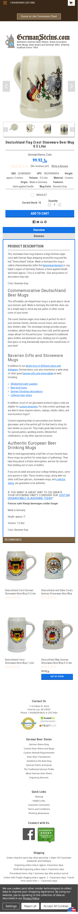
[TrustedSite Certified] (48, 719)
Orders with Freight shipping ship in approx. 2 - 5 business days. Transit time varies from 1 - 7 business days (39, 879)
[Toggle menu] (5, 5)
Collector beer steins (21, 395)
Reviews (39, 236)
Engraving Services (39, 777)
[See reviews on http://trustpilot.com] (46, 835)
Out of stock (57, 676)
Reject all (30, 906)
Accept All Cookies (56, 906)
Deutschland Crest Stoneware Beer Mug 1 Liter (19, 661)
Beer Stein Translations (39, 757)
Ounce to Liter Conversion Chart (39, 16)
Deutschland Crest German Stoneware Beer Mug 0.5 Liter (20, 592)
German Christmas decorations (27, 391)
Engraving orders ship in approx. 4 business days (39, 865)
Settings (11, 906)
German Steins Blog (39, 744)
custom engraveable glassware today (39, 497)
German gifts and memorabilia (37, 373)
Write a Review (59, 166)
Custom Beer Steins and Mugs (39, 748)
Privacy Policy (31, 898)
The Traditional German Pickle (39, 769)
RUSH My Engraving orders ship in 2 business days (39, 869)
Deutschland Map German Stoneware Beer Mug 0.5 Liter (56, 661)
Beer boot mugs (19, 387)
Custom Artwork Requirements (39, 753)
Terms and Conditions (39, 809)
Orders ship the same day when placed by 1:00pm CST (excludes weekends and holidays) (39, 859)
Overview (39, 230)
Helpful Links (39, 801)
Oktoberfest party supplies (24, 383)
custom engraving (28, 406)
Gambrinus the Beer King (39, 761)
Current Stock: (31, 202)
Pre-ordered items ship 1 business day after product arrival (39, 873)
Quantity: (53, 200)
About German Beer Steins (39, 773)
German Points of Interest (39, 765)
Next (71, 86)
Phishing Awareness (39, 813)
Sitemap (39, 796)
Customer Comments (39, 805)
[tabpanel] (21, 580)
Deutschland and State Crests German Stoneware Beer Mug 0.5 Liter (57, 592)
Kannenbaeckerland (53, 265)
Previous (6, 86)
